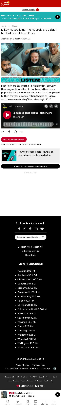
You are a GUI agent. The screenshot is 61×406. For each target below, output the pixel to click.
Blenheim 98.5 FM (27, 275)
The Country (48, 381)
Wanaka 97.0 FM (26, 339)
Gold (55, 377)
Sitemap (45, 368)
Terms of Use (39, 365)
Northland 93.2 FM (27, 305)
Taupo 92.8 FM (25, 326)
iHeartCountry (13, 381)
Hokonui (38, 381)
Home (3, 26)
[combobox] (21, 132)
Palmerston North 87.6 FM (32, 309)
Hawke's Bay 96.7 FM (28, 296)
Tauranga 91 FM (26, 330)
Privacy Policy (22, 365)
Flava (48, 377)
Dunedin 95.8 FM (26, 283)
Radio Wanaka (27, 381)
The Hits (24, 377)
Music (14, 26)
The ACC (33, 377)
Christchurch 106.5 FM (29, 279)
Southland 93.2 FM (27, 317)
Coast (41, 377)
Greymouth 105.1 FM (28, 292)
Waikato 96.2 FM (26, 334)
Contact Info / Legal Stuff (30, 246)
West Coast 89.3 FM (28, 347)
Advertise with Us (30, 251)
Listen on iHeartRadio (30, 394)
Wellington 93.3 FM (27, 343)
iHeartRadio (30, 255)
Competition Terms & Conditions (21, 368)
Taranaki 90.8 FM (26, 322)
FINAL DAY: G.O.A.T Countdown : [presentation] (30, 17)
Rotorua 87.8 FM (26, 313)
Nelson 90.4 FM (25, 300)
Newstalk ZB (9, 377)
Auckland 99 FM (26, 271)
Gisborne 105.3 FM (27, 288)
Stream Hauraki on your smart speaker (30, 158)
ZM (17, 377)
